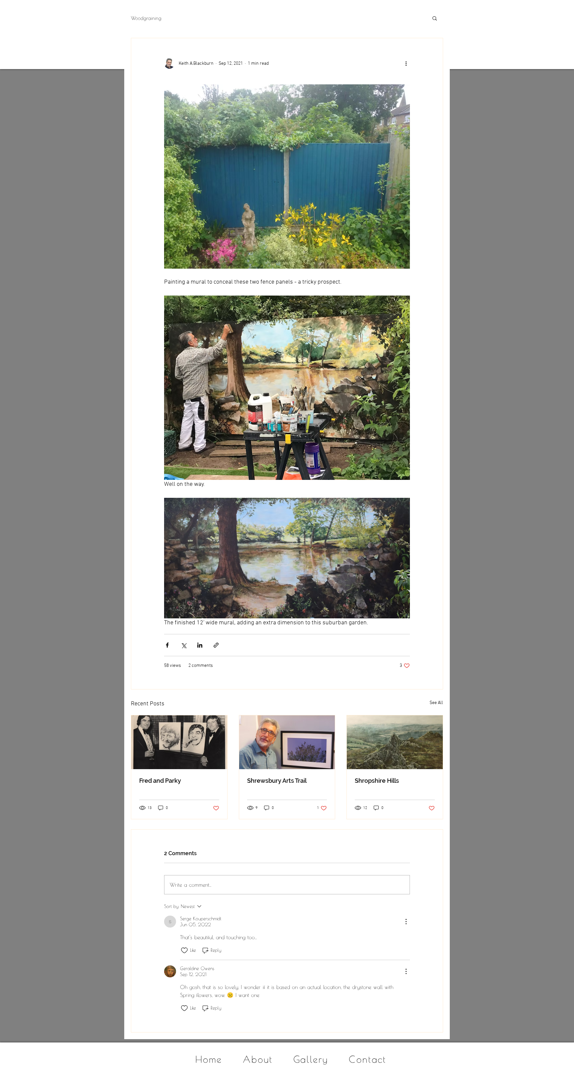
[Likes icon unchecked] (184, 950)
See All (436, 703)
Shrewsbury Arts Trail (277, 780)
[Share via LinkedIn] (200, 645)
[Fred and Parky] (179, 742)
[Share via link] (216, 645)
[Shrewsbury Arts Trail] (287, 742)
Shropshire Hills (377, 780)
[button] (434, 18)
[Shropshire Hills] (395, 742)
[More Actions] (406, 922)
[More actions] (406, 63)
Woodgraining (146, 18)
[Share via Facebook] (167, 645)
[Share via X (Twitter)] (183, 645)
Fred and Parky (160, 780)
